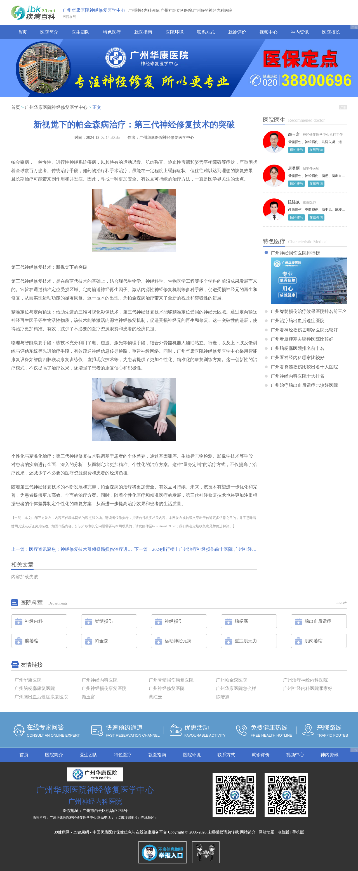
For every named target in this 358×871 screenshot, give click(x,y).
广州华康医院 (28, 680)
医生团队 (81, 32)
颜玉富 (294, 134)
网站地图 (266, 832)
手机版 (298, 832)
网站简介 (248, 832)
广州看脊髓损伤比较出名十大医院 (304, 367)
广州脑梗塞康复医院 (35, 688)
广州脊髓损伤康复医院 (171, 680)
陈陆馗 (294, 202)
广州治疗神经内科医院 (305, 680)
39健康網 (81, 832)
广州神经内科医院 (99, 680)
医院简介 (49, 32)
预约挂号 (296, 150)
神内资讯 (300, 32)
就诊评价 (237, 32)
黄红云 (155, 696)
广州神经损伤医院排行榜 (295, 253)
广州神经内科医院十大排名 (297, 376)
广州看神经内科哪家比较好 (297, 357)
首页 (22, 32)
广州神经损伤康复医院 (104, 688)
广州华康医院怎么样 (236, 688)
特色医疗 (112, 32)
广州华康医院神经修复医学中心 (94, 10)
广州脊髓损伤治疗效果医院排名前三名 (309, 311)
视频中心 (268, 32)
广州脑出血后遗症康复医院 (41, 696)
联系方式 (206, 32)
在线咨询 (316, 150)
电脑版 (283, 832)
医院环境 (174, 32)
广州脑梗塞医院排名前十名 (297, 348)
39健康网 (62, 832)
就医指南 (143, 32)
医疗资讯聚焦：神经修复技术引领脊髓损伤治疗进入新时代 (87, 549)
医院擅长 (331, 32)
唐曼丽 (294, 168)
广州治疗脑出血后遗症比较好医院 (304, 385)
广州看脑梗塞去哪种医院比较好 (302, 339)
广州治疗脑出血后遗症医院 (297, 321)
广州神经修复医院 (167, 688)
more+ (341, 602)
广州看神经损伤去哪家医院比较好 (304, 330)
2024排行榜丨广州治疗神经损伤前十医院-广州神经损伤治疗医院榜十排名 (224, 549)
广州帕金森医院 (231, 680)
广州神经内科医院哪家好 (307, 688)
